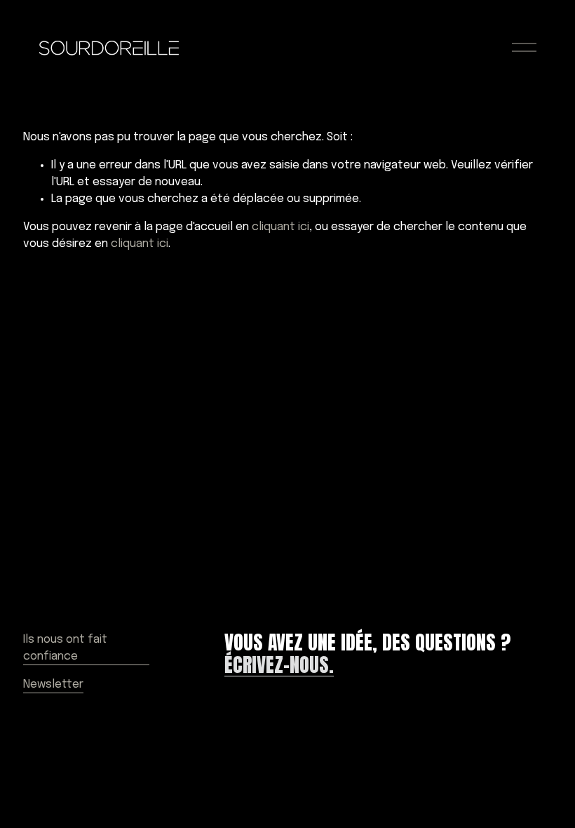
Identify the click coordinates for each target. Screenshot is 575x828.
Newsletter (53, 684)
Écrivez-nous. (279, 665)
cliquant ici (280, 227)
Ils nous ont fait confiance (65, 648)
